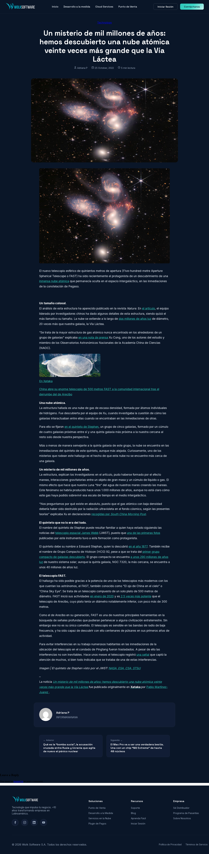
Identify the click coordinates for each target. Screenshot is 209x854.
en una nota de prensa (93, 337)
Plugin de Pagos (97, 823)
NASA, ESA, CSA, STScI (125, 668)
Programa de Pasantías (186, 813)
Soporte (135, 807)
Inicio (55, 6)
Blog (133, 813)
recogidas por (118, 514)
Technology (104, 22)
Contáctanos (192, 6)
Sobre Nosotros (182, 818)
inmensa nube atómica (54, 281)
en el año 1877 (138, 546)
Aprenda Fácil (138, 818)
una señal (143, 654)
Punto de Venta (127, 6)
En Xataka (46, 381)
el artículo (148, 308)
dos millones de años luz (135, 318)
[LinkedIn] (34, 822)
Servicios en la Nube (99, 818)
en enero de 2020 (102, 596)
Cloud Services (104, 6)
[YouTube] (43, 822)
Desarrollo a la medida (77, 6)
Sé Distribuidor (181, 807)
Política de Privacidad (170, 844)
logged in (18, 781)
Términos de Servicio (196, 844)
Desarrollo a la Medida (100, 813)
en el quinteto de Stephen (81, 426)
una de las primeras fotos (143, 533)
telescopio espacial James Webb (76, 533)
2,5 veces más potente (135, 596)
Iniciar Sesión (165, 6)
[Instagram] (24, 822)
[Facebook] (15, 822)
